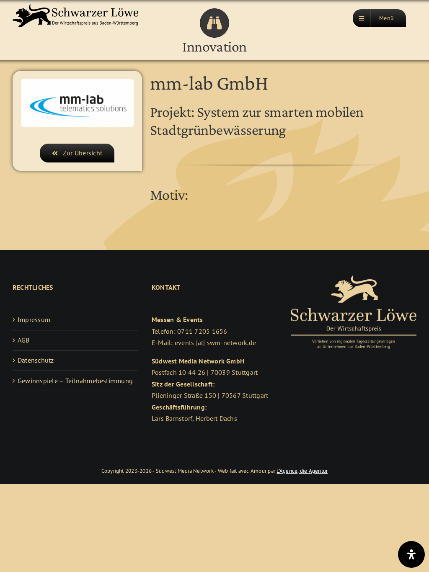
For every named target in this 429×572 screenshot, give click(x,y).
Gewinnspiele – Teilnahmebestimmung (75, 380)
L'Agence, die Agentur (302, 470)
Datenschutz (36, 360)
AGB (24, 340)
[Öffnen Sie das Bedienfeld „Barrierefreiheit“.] (411, 554)
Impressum (34, 319)
